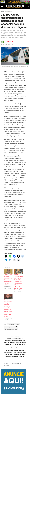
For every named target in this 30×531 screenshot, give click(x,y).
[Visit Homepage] (14, 6)
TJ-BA (16, 326)
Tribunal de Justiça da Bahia (11, 329)
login (10, 363)
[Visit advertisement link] (15, 2)
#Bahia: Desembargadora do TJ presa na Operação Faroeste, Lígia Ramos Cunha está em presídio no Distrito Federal (18, 281)
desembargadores (9, 326)
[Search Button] (28, 6)
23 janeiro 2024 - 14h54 (8, 44)
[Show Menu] (2, 6)
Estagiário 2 (10, 42)
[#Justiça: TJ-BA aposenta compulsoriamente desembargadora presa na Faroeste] (8, 271)
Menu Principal (8, 11)
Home (2, 11)
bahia (17, 324)
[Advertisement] (15, 462)
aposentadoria (11, 324)
